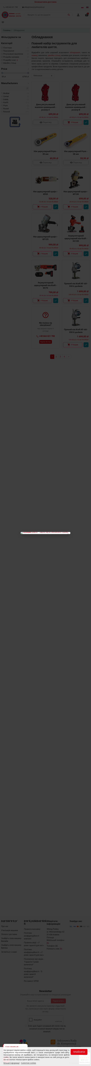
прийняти (79, 1051)
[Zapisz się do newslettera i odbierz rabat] (45, 533)
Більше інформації (12, 1063)
